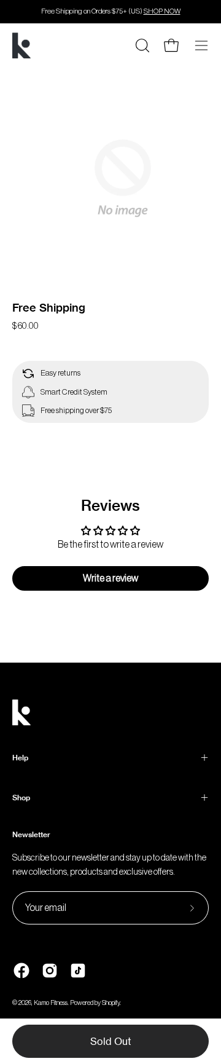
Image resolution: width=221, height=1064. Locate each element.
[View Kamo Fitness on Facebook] (21, 970)
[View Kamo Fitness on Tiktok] (78, 970)
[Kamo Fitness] (21, 45)
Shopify (111, 1002)
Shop (21, 797)
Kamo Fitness (51, 1002)
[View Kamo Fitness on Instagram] (50, 970)
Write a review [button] (110, 578)
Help (20, 757)
